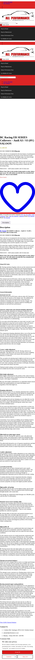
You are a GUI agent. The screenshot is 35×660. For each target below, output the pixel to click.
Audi (33, 214)
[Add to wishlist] (17, 213)
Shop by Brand (4, 28)
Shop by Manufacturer (6, 32)
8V (22, 214)
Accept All (17, 652)
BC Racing (15, 216)
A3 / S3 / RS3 (27, 214)
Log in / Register (7, 2)
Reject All (25, 656)
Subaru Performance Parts (7, 35)
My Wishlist (6, 3)
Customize (8, 656)
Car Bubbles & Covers (6, 38)
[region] (17, 649)
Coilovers (2, 216)
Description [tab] (5, 222)
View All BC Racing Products (8, 622)
